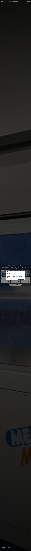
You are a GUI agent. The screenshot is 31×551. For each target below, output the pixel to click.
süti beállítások (14, 279)
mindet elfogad (21, 279)
